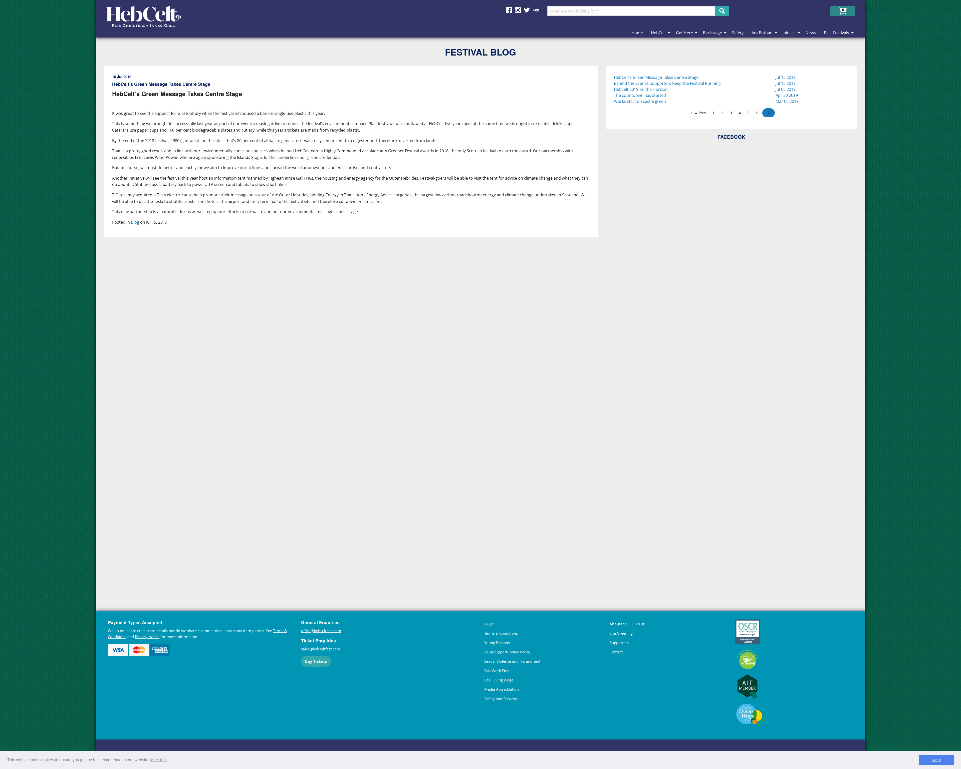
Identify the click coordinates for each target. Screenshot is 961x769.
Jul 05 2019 (786, 89)
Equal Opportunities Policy (507, 651)
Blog (135, 222)
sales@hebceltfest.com (320, 648)
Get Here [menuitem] (684, 33)
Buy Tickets (316, 661)
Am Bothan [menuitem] (762, 33)
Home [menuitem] (637, 33)
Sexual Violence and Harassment (512, 661)
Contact (616, 651)
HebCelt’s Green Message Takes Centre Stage (656, 77)
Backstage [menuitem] (712, 33)
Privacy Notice (147, 636)
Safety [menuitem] (738, 33)
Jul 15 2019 (786, 77)
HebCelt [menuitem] (658, 33)
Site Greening (621, 633)
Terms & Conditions (501, 633)
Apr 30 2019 (787, 95)
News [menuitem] (811, 33)
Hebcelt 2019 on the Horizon (641, 89)
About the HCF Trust (627, 623)
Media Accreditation (501, 689)
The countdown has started (640, 95)
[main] (355, 328)
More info (158, 760)
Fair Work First (497, 670)
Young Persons (497, 642)
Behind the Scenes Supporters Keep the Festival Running (667, 83)
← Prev (700, 112)
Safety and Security (500, 698)
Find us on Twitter (527, 10)
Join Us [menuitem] (789, 33)
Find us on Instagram (518, 10)
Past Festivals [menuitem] (836, 33)
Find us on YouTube (536, 10)
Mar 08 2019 (787, 101)
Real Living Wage (498, 679)
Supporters (619, 642)
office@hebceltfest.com (321, 630)
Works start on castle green (640, 101)
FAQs (489, 623)
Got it (936, 760)
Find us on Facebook (509, 10)
